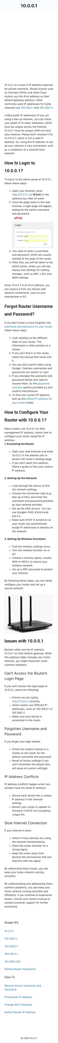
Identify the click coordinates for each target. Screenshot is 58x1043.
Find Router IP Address (18, 997)
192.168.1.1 (27, 107)
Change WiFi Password (18, 1004)
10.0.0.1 (29, 5)
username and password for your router (28, 326)
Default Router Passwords (20, 969)
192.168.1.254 (12, 961)
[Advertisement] (29, 53)
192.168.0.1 (46, 107)
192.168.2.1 (11, 953)
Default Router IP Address (20, 1012)
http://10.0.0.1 (20, 194)
